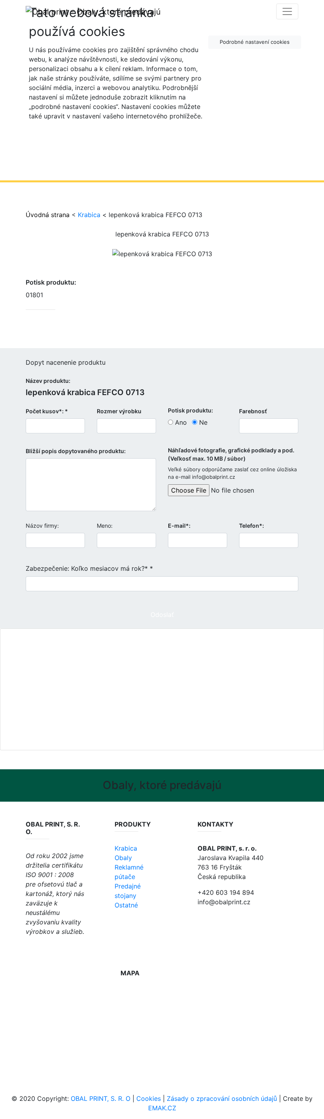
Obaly (123, 858)
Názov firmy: (42, 525)
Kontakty (165, 698)
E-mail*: (179, 525)
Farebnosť (253, 411)
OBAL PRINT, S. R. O (100, 1098)
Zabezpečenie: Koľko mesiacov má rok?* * (89, 568)
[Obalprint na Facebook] (31, 949)
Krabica (89, 215)
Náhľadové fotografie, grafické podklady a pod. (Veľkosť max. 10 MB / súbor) (231, 454)
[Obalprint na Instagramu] (48, 949)
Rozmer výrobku (119, 411)
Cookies (148, 1098)
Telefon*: (251, 525)
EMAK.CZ (162, 1108)
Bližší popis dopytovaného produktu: (76, 451)
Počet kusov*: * (47, 411)
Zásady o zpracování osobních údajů (222, 1098)
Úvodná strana (48, 215)
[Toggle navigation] (287, 11)
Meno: (105, 525)
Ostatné (126, 905)
